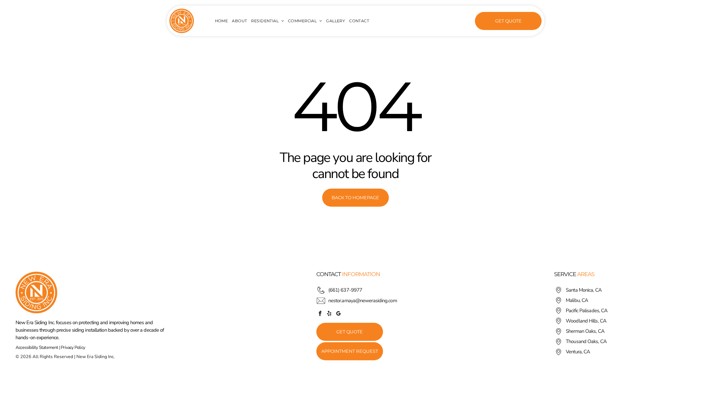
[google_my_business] (338, 314)
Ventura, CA (578, 351)
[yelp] (329, 314)
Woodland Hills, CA (586, 321)
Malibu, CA (577, 300)
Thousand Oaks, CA (586, 341)
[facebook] (320, 314)
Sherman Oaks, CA (585, 331)
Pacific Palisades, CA (586, 310)
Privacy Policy (73, 347)
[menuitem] (223, 20)
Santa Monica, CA (584, 290)
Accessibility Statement (37, 347)
